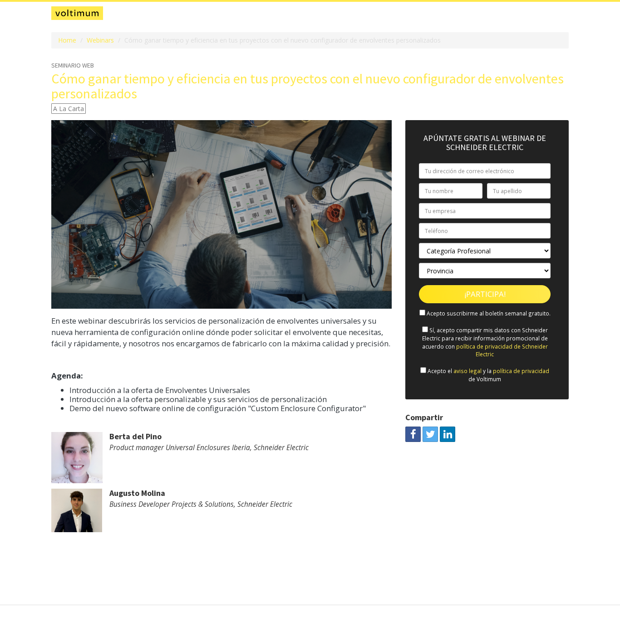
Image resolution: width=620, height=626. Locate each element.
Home (67, 40)
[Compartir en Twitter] (430, 434)
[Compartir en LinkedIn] (447, 434)
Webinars (100, 40)
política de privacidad (521, 370)
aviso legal (467, 370)
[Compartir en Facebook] (413, 434)
